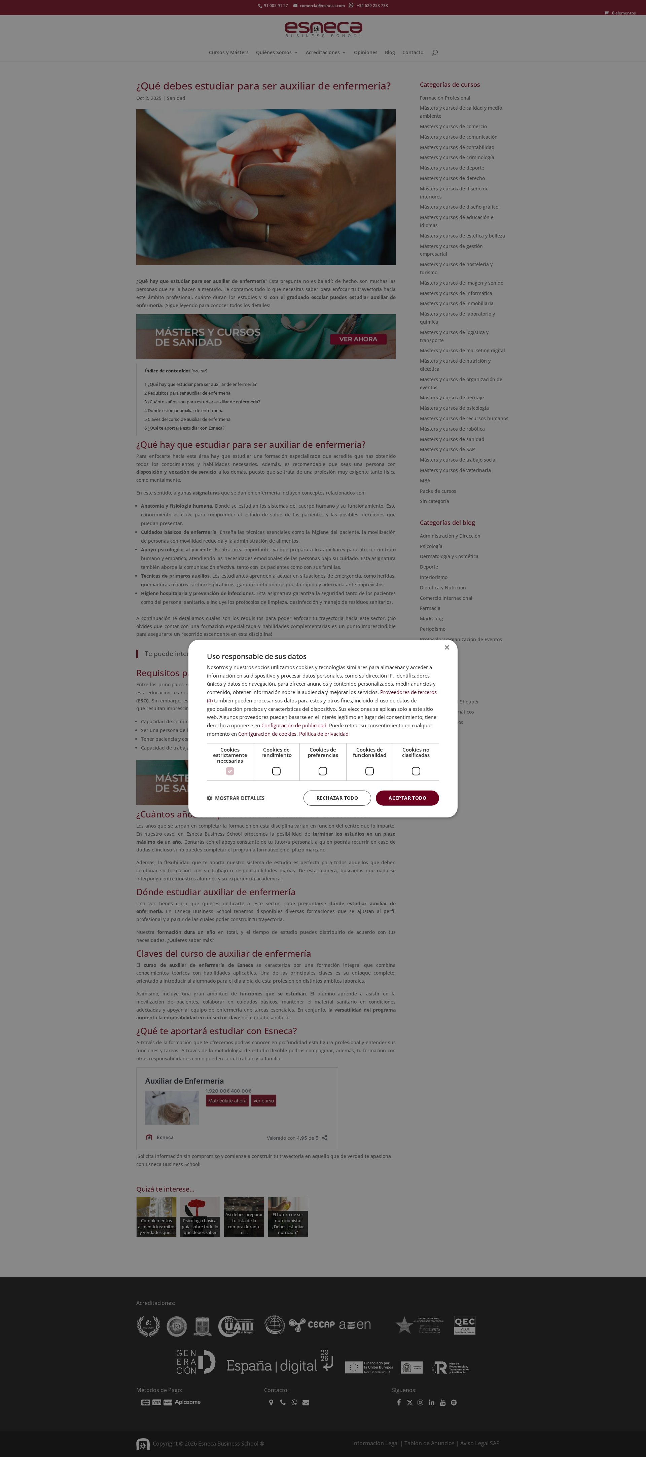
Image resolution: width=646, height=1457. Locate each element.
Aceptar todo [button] (407, 798)
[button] (235, 798)
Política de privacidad (324, 733)
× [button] (446, 647)
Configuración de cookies (267, 733)
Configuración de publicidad (293, 725)
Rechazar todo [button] (337, 798)
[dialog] (323, 728)
